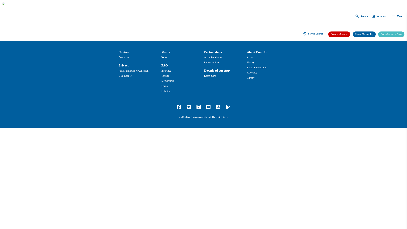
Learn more (210, 75)
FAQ (164, 65)
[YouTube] (208, 106)
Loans (164, 86)
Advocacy (252, 72)
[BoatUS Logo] (32, 16)
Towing (165, 75)
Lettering (165, 91)
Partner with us (211, 62)
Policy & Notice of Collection (133, 70)
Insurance (166, 70)
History (250, 62)
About (250, 57)
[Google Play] (228, 106)
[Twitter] (188, 106)
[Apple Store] (218, 106)
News (164, 57)
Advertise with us (213, 57)
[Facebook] (178, 106)
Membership (167, 81)
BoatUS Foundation (257, 67)
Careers (251, 77)
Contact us (124, 57)
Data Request (125, 75)
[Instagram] (198, 106)
